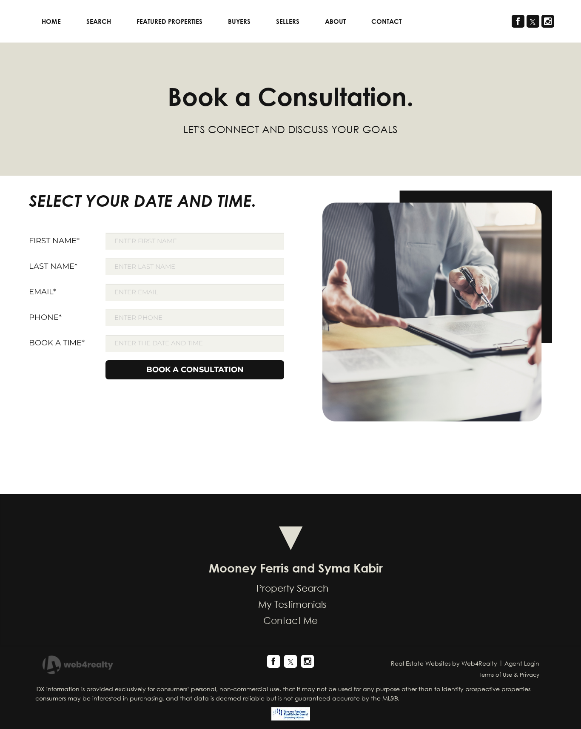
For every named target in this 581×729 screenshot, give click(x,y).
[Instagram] (547, 21)
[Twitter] (533, 21)
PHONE (45, 317)
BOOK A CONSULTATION (195, 369)
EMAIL (42, 291)
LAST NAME (53, 266)
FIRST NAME (54, 240)
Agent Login (521, 663)
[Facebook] (518, 21)
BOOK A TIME (57, 342)
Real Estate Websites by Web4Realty (444, 663)
